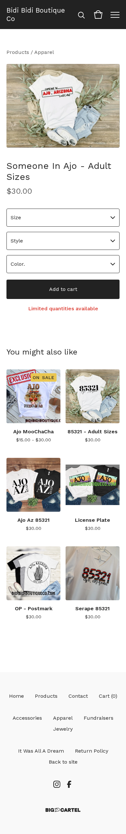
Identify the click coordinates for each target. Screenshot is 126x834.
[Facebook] (69, 784)
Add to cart (63, 289)
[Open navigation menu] (115, 14)
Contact (78, 696)
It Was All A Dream (41, 751)
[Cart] (98, 14)
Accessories (27, 718)
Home (16, 696)
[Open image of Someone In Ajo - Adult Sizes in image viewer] (63, 106)
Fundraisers (98, 718)
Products (17, 52)
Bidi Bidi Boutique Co (35, 14)
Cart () (108, 696)
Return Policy (91, 751)
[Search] (81, 14)
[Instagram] (57, 784)
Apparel (44, 52)
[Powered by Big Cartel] (63, 810)
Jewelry (63, 729)
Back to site (63, 762)
